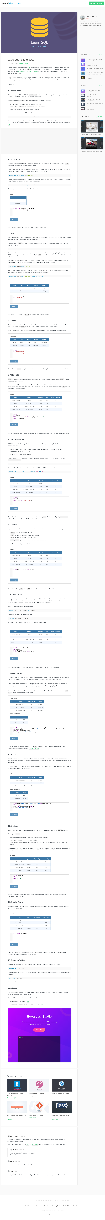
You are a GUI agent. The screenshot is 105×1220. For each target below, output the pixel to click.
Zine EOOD (50, 1210)
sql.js (27, 1144)
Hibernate (35, 71)
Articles (18, 3)
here (9, 124)
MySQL (21, 63)
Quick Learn (28, 63)
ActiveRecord (22, 71)
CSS (30, 1096)
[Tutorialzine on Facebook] (49, 1215)
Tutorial (7, 3)
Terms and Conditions (43, 1206)
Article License (30, 1206)
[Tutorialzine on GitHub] (55, 1215)
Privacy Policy (56, 1206)
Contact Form (67, 1206)
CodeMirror (35, 1144)
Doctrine (28, 71)
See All (100, 54)
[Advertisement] (39, 141)
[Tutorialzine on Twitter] (52, 1215)
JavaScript (54, 1096)
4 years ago (23, 1136)
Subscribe (99, 116)
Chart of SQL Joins (34, 748)
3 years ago (17, 1171)
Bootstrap (9, 1098)
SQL (29, 67)
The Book (76, 1206)
